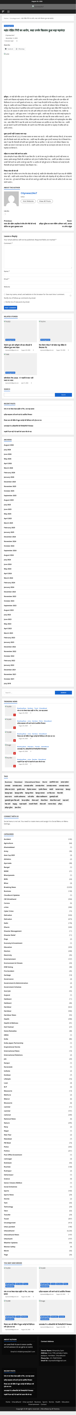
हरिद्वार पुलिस (8, 807)
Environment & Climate (13, 963)
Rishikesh (8, 1163)
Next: (55, 224)
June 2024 (7, 564)
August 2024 (9, 555)
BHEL (6, 879)
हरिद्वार (60, 804)
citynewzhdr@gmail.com (12, 350)
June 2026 (7, 454)
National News (10, 1119)
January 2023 (9, 642)
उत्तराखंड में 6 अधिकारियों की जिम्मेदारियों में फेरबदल (18, 426)
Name (7, 271)
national (7, 1115)
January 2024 (9, 587)
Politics (7, 1151)
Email (6, 279)
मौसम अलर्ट (35, 800)
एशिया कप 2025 (10, 789)
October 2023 (9, 601)
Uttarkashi (8, 1239)
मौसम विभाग (44, 800)
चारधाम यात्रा (59, 789)
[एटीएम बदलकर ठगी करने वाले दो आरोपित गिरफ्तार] (55, 1278)
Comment (8, 243)
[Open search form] (73, 11)
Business (8, 782)
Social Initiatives (10, 1187)
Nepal (6, 1131)
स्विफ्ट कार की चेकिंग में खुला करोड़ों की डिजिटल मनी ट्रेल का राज (23, 420)
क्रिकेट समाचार (31, 789)
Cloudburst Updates (12, 895)
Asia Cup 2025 (9, 855)
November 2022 (10, 651)
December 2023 (10, 592)
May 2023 (7, 624)
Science (7, 1179)
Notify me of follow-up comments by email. (20, 298)
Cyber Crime (8, 911)
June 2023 (7, 619)
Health (6, 1019)
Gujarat (7, 995)
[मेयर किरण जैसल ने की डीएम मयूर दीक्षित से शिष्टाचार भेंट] (55, 331)
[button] (3, 11)
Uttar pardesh (9, 1227)
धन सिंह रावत (51, 793)
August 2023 (9, 610)
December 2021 (10, 670)
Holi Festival (9, 1027)
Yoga (6, 1255)
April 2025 (8, 518)
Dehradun (31, 746)
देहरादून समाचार (40, 793)
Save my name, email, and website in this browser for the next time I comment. (35, 294)
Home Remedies (10, 1031)
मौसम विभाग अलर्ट (55, 800)
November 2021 (10, 674)
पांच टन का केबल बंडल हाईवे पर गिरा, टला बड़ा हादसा (19, 409)
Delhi (6, 923)
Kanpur (7, 1063)
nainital (7, 1107)
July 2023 (7, 615)
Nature (7, 1123)
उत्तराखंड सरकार (64, 786)
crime (29, 721)
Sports (6, 1191)
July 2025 (7, 505)
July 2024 (7, 560)
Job (5, 1059)
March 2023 (8, 633)
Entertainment (10, 959)
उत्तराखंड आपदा (17, 786)
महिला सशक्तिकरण (41, 796)
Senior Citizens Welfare (13, 1183)
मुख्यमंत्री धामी (54, 796)
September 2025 (10, 495)
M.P (5, 1087)
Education (8, 947)
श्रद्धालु (15, 804)
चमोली (51, 789)
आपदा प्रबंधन (65, 782)
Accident (7, 839)
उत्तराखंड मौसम (39, 786)
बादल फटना (8, 796)
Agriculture (8, 843)
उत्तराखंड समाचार (52, 786)
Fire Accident (9, 971)
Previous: (20, 224)
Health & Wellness (11, 1023)
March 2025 (8, 523)
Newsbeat (18, 782)
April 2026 (8, 463)
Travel (36, 708)
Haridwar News (10, 1015)
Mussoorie (8, 1103)
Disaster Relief (9, 935)
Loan (6, 1083)
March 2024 (8, 578)
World (44, 782)
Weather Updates (11, 1243)
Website (7, 287)
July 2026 (7, 450)
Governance (8, 979)
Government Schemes (12, 987)
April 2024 (8, 573)
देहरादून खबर (8, 793)
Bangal (7, 867)
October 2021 (9, 679)
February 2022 (9, 660)
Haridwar (30, 708)
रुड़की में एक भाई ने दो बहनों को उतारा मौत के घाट (18, 431)
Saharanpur (8, 1175)
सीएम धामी (43, 804)
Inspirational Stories (12, 1047)
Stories (6, 1199)
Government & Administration (16, 983)
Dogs (6, 939)
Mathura (7, 1095)
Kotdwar (7, 1075)
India (6, 1039)
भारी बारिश (31, 796)
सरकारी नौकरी (33, 804)
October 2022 (9, 656)
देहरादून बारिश (19, 793)
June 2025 (7, 509)
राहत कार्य (65, 800)
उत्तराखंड (7, 786)
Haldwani (8, 999)
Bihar (6, 883)
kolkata (7, 1071)
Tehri (6, 1211)
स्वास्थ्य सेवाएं (52, 804)
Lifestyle (7, 1079)
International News (11, 1051)
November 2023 (10, 596)
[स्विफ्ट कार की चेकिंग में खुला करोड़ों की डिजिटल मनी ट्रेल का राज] (20, 1311)
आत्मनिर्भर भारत (54, 782)
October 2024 (9, 546)
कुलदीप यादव (21, 789)
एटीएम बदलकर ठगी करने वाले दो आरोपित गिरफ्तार (18, 414)
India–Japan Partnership (13, 1043)
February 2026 (9, 473)
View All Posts (45, 201)
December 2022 (10, 647)
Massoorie (8, 1091)
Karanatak (8, 1067)
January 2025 (9, 532)
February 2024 (9, 583)
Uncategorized (9, 26)
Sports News (9, 1195)
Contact (44, 1404)
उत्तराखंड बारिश (28, 786)
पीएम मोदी (60, 793)
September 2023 (10, 605)
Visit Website (28, 201)
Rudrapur (8, 1171)
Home (8, 1402)
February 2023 (9, 638)
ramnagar (8, 1159)
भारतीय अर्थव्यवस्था (19, 796)
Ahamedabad (9, 847)
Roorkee (34, 759)
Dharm (6, 927)
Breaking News (21, 708)
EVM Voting (8, 967)
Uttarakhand (43, 708)
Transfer (37, 746)
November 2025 (10, 486)
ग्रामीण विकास (43, 789)
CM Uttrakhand (10, 899)
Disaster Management (13, 931)
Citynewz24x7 (9, 35)
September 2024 (10, 550)
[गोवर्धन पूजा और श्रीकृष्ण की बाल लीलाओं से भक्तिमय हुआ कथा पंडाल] (20, 331)
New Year (7, 1135)
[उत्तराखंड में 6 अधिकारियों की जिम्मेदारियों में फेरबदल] (55, 1311)
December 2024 (10, 537)
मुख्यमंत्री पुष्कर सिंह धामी (12, 800)
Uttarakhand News (32, 782)
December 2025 (10, 482)
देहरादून (68, 789)
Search (7, 389)
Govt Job (7, 991)
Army (6, 851)
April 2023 (8, 628)
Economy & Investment (13, 943)
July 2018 (7, 683)
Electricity (8, 955)
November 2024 (10, 541)
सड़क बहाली (22, 804)
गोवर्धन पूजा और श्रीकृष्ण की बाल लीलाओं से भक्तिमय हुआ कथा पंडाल (18, 346)
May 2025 (7, 514)
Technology (8, 1207)
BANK (6, 871)
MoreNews (45, 1409)
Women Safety (9, 1247)
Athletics (7, 859)
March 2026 (8, 468)
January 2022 (9, 665)
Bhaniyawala (9, 875)
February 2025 (9, 528)
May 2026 (7, 459)
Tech (6, 1203)
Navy (6, 1127)
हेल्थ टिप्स (18, 807)
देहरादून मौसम (29, 793)
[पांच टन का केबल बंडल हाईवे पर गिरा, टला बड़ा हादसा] (20, 1278)
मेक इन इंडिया (25, 800)
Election (7, 951)
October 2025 (9, 491)
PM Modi (7, 1143)
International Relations (13, 1055)
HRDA (6, 1035)
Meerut (7, 1099)
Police (41, 721)
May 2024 (7, 569)
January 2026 (9, 477)
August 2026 (9, 445)
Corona (7, 903)
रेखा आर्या (7, 804)
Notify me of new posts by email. (18, 302)
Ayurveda (7, 863)
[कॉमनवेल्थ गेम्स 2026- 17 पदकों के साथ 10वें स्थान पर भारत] (20, 364)
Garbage (7, 975)
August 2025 (9, 500)
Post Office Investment (13, 1155)
